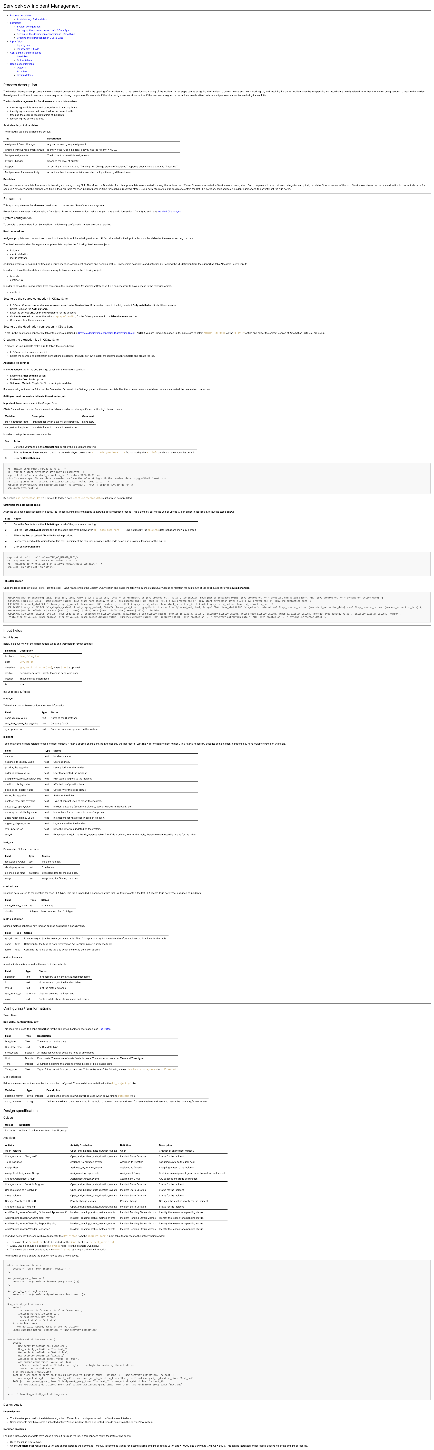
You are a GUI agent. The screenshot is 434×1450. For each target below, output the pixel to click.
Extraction (15, 22)
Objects (21, 67)
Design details (25, 75)
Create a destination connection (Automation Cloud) (106, 332)
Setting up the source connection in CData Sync (43, 30)
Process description (21, 15)
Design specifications (22, 63)
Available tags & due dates (31, 19)
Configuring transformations (25, 52)
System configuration (29, 26)
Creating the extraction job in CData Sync (40, 37)
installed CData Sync (169, 211)
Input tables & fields (28, 48)
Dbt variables (24, 60)
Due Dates (104, 1028)
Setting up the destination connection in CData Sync (46, 34)
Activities (22, 71)
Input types (23, 45)
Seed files (22, 56)
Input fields (16, 41)
